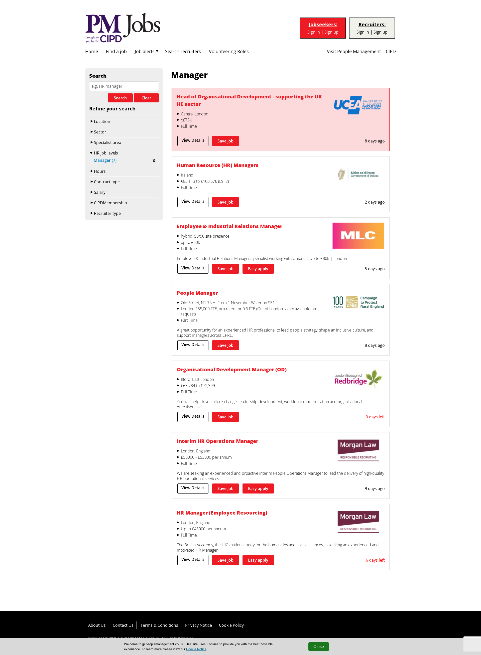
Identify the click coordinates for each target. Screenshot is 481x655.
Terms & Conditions (159, 625)
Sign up (331, 32)
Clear (146, 98)
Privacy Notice (198, 625)
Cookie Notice (196, 649)
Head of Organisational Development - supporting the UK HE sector (249, 100)
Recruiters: (372, 25)
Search (120, 98)
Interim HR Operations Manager (217, 441)
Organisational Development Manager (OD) (232, 369)
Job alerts (145, 51)
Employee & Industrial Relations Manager (229, 226)
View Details (192, 140)
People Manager (197, 292)
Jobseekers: (323, 25)
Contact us (123, 625)
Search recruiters (183, 51)
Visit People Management (354, 51)
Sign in (313, 32)
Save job (225, 141)
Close (318, 646)
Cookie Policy (231, 625)
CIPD (391, 51)
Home (91, 51)
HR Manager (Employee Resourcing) (222, 512)
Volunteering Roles (229, 51)
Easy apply (258, 268)
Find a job (116, 51)
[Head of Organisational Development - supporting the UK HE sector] (358, 106)
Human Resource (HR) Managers (218, 165)
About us (97, 625)
